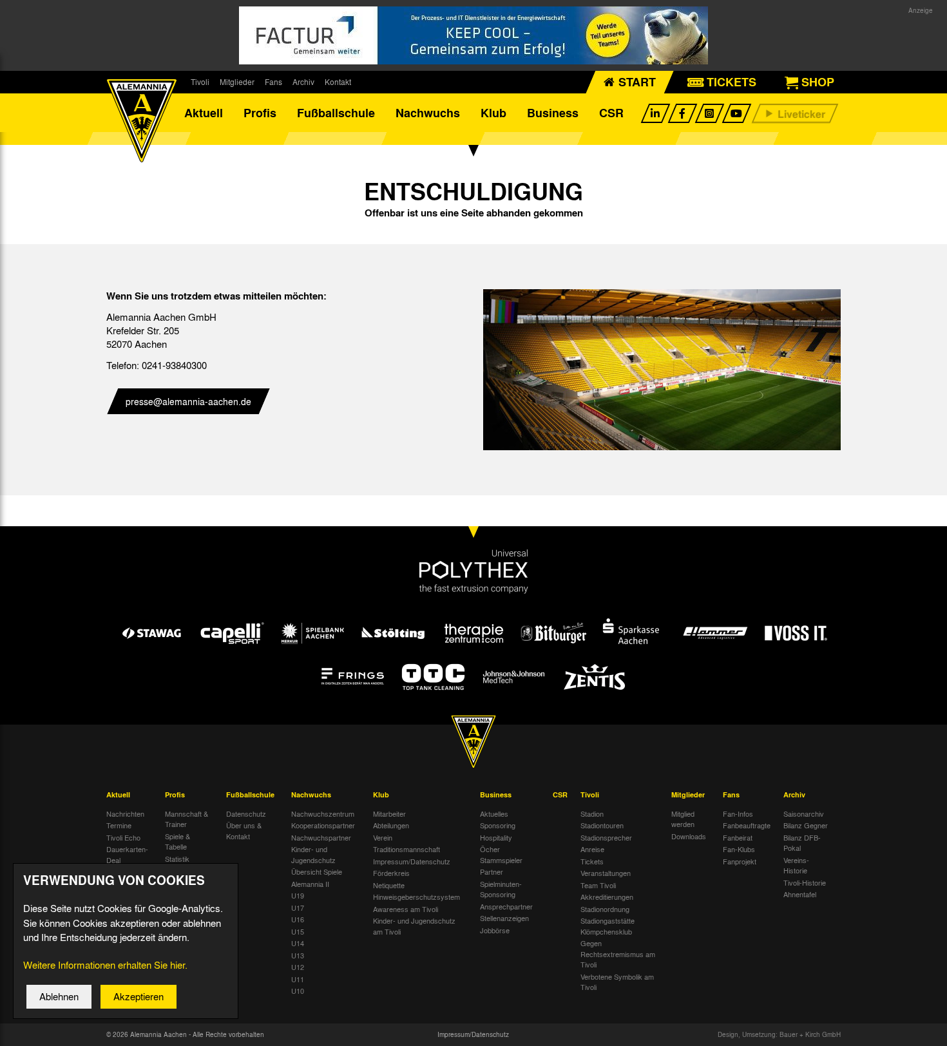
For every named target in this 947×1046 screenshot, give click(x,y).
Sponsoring (497, 825)
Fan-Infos (738, 813)
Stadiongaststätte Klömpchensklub (607, 926)
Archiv (303, 82)
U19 (297, 895)
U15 (297, 931)
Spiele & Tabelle (177, 841)
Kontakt (338, 82)
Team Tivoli (598, 885)
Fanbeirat (737, 837)
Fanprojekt (739, 861)
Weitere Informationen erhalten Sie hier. (105, 965)
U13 (297, 955)
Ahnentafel (799, 894)
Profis (260, 112)
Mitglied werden (682, 819)
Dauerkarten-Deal (127, 854)
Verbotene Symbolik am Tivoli (617, 982)
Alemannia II (310, 884)
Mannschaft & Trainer (186, 819)
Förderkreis (391, 873)
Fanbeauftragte (746, 825)
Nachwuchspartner (321, 837)
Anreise (592, 849)
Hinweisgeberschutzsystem (416, 896)
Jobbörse (495, 930)
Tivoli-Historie (804, 882)
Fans (273, 82)
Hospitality (496, 837)
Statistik (177, 858)
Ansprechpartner (506, 906)
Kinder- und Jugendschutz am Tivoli (414, 926)
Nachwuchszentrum (322, 813)
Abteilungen (391, 825)
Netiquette (389, 885)
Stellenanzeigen (504, 918)
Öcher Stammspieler (501, 854)
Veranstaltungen (605, 873)
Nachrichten (125, 813)
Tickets (592, 861)
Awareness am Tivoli (405, 909)
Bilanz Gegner (805, 825)
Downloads (688, 836)
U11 (297, 979)
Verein (382, 837)
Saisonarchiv (803, 813)
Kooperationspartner (323, 825)
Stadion (592, 813)
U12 (297, 967)
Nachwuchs (428, 112)
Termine (118, 825)
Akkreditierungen (606, 896)
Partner (491, 871)
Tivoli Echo (123, 837)
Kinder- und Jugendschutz (313, 854)
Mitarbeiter (389, 813)
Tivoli (200, 82)
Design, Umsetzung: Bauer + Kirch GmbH (779, 1034)
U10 (297, 990)
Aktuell (203, 112)
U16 (297, 919)
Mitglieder (237, 82)
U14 (297, 943)
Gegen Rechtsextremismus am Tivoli (617, 953)
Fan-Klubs (739, 849)
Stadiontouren (602, 825)
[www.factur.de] (473, 35)
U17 (297, 907)
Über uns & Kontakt (244, 830)
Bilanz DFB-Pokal (802, 842)
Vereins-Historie (796, 865)
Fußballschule (336, 112)
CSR (611, 112)
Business (553, 112)
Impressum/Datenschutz (411, 861)
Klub (493, 112)
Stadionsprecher (606, 837)
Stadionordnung (604, 909)
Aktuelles (494, 813)
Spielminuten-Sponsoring (501, 889)
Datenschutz (246, 813)
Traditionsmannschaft (406, 849)
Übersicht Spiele (316, 871)
